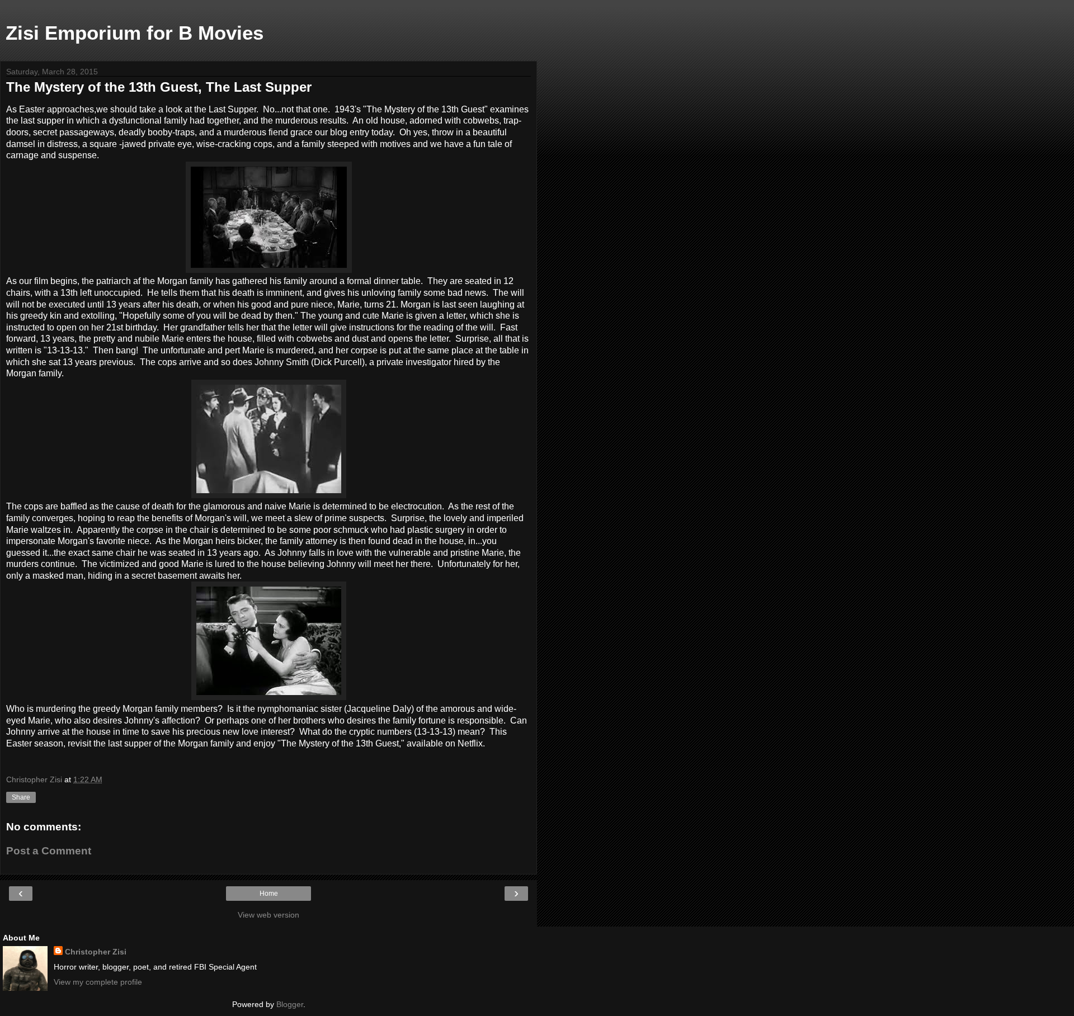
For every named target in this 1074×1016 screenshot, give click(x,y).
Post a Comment (48, 851)
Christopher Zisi (95, 951)
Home (269, 893)
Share (21, 797)
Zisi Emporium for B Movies (134, 33)
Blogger (289, 1004)
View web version (268, 914)
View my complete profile (98, 981)
